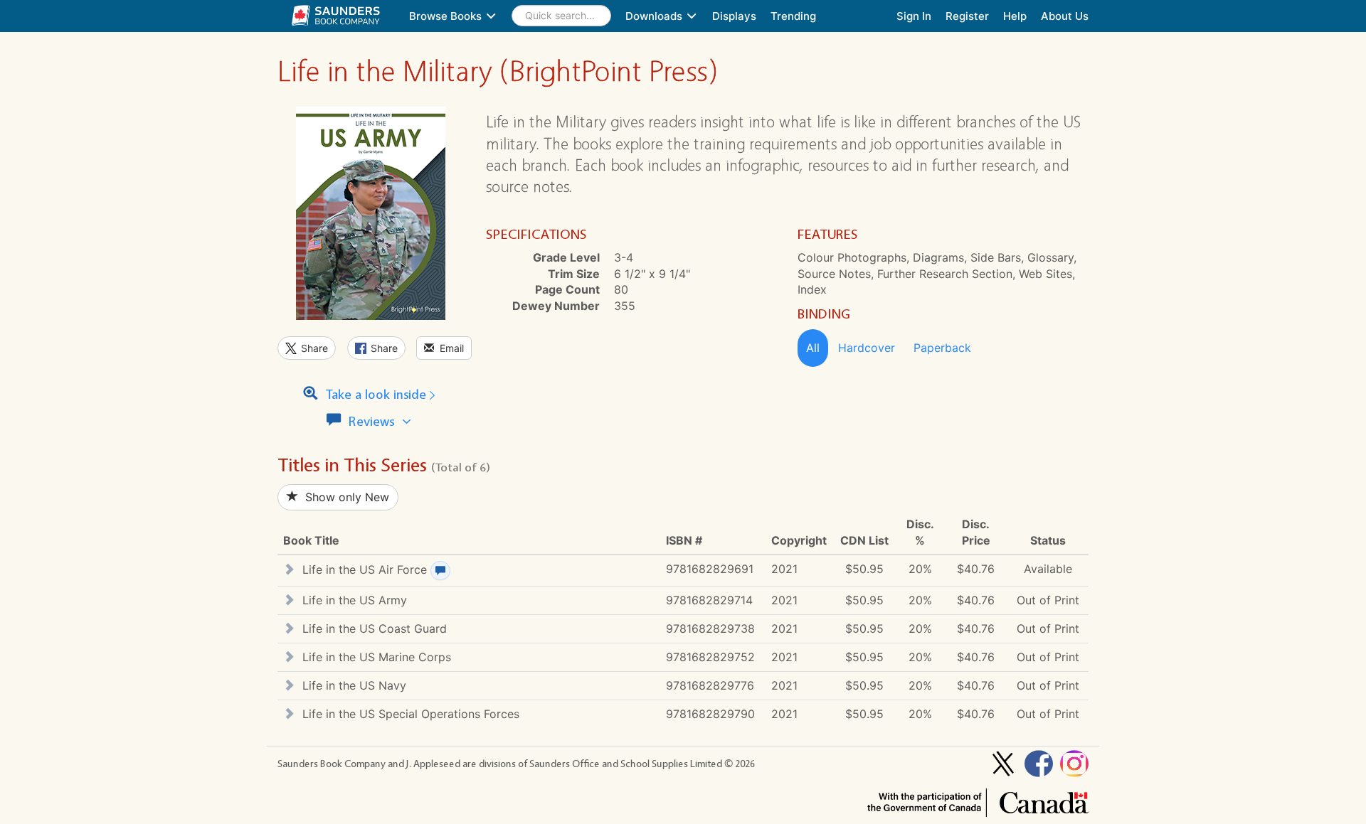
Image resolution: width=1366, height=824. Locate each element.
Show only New (343, 497)
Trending (793, 16)
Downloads (655, 16)
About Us (1065, 16)
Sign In (913, 16)
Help (1015, 16)
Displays (734, 16)
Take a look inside (374, 395)
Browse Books (447, 16)
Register (967, 16)
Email (449, 348)
